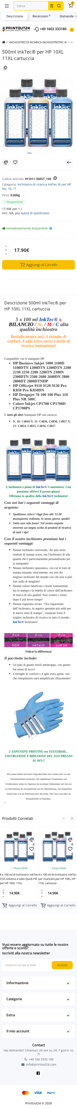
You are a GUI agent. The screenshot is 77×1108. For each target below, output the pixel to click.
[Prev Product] (69, 162)
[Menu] (7, 5)
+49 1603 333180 (53, 29)
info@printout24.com (40, 1064)
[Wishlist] (15, 162)
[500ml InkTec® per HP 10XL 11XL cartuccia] (38, 112)
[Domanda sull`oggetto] (51, 228)
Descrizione (14, 16)
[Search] (58, 5)
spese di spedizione (35, 213)
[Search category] (51, 5)
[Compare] (5, 162)
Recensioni (41, 16)
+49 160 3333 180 (40, 1059)
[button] (64, 818)
